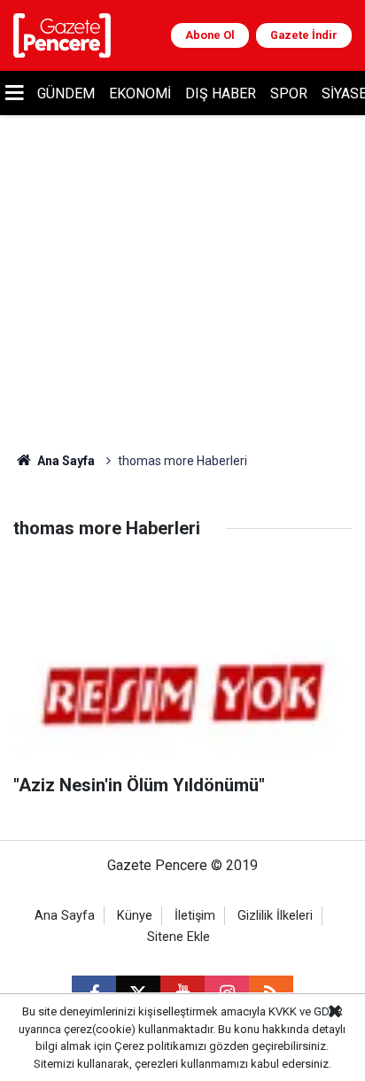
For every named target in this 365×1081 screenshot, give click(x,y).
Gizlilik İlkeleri (275, 915)
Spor (288, 93)
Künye (134, 915)
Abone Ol (210, 35)
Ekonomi (140, 93)
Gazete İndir (304, 35)
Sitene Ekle (178, 937)
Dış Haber (220, 93)
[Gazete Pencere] (62, 34)
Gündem (66, 93)
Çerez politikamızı (160, 1046)
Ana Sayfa (65, 461)
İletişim (195, 915)
